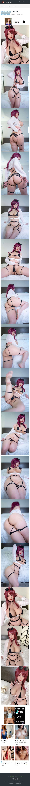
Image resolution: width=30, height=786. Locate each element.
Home (2, 6)
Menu (23, 1)
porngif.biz (21, 782)
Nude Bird (12, 776)
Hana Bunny (6, 12)
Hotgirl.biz (20, 776)
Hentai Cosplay (7, 6)
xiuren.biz (10, 783)
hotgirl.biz (6, 782)
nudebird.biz (14, 782)
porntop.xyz (18, 783)
